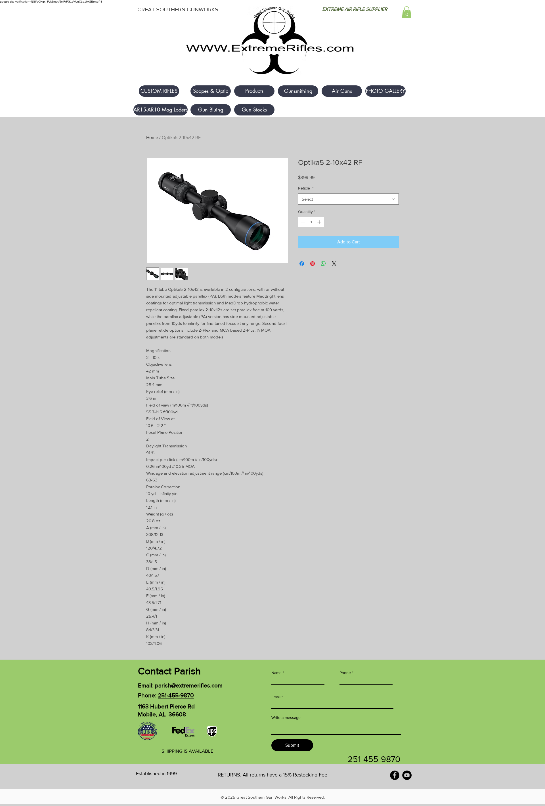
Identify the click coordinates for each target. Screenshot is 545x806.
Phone (345, 673)
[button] (407, 12)
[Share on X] (334, 263)
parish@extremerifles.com (189, 685)
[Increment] (319, 222)
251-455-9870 (176, 695)
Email (275, 697)
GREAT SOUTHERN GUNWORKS (177, 9)
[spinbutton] (311, 222)
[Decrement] (302, 222)
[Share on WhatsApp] (323, 263)
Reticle (306, 188)
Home (152, 137)
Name (276, 673)
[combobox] (348, 199)
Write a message (286, 717)
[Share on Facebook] (301, 263)
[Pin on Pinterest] (312, 263)
